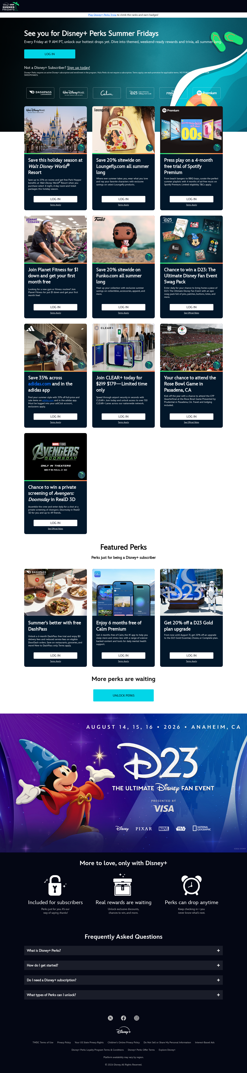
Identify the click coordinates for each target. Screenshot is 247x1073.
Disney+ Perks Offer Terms (141, 1049)
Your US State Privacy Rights (89, 1042)
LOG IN (50, 54)
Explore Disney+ (167, 1049)
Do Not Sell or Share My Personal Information (167, 1042)
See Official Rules (191, 313)
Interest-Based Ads (205, 1042)
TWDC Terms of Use (43, 1042)
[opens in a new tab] (123, 782)
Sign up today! (78, 67)
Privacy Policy (64, 1042)
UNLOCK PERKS (123, 695)
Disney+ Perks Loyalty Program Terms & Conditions (98, 1049)
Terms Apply (55, 205)
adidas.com (39, 384)
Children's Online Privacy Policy (124, 1042)
